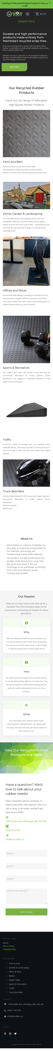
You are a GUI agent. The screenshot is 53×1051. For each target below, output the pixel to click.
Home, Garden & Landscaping (22, 213)
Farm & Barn (14, 963)
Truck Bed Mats (13, 491)
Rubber (12, 976)
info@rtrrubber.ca (15, 839)
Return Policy (8, 946)
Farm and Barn (13, 161)
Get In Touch (27, 912)
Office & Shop (15, 971)
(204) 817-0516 (26, 21)
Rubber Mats (14, 980)
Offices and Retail (14, 290)
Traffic (7, 439)
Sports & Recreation (16, 367)
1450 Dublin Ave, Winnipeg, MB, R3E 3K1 (26, 821)
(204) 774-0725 (13, 830)
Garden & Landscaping (19, 967)
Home (5, 943)
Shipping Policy (9, 949)
